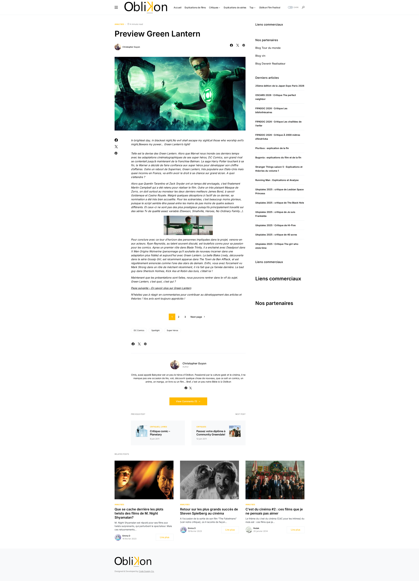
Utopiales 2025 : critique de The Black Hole (279, 202)
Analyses (119, 24)
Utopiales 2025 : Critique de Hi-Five (275, 225)
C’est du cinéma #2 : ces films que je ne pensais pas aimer (274, 511)
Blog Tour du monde (268, 47)
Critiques (155, 427)
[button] (116, 7)
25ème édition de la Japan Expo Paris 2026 (279, 85)
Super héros (172, 330)
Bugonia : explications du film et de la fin (278, 157)
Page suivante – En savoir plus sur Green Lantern (161, 288)
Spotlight (155, 330)
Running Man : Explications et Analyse (277, 180)
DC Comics (139, 330)
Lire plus (164, 537)
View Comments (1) (186, 401)
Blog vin (260, 55)
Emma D (126, 535)
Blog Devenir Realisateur (270, 63)
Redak (256, 528)
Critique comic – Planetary (160, 433)
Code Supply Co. (146, 571)
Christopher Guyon (131, 47)
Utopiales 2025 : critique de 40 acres (276, 234)
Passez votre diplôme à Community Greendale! (210, 433)
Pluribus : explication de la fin (272, 148)
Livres (164, 427)
